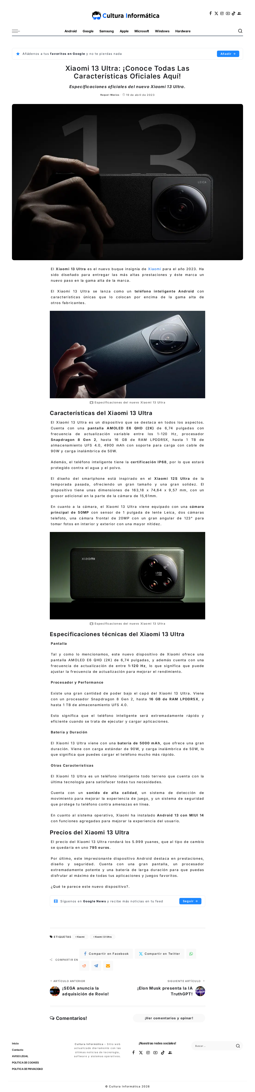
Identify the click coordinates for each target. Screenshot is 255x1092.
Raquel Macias (109, 94)
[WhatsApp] (191, 954)
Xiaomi (154, 269)
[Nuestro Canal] (239, 13)
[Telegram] (96, 966)
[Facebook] (211, 13)
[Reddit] (84, 966)
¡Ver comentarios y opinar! (169, 1018)
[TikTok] (233, 13)
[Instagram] (222, 13)
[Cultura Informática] (127, 13)
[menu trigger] (18, 31)
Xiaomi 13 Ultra (103, 937)
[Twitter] (216, 13)
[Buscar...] (240, 31)
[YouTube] (228, 13)
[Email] (108, 966)
